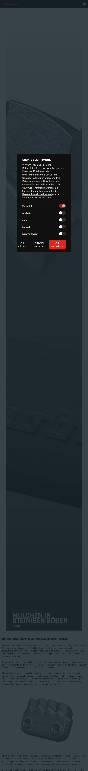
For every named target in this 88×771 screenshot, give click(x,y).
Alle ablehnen (22, 244)
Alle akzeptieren (57, 244)
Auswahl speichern (39, 244)
